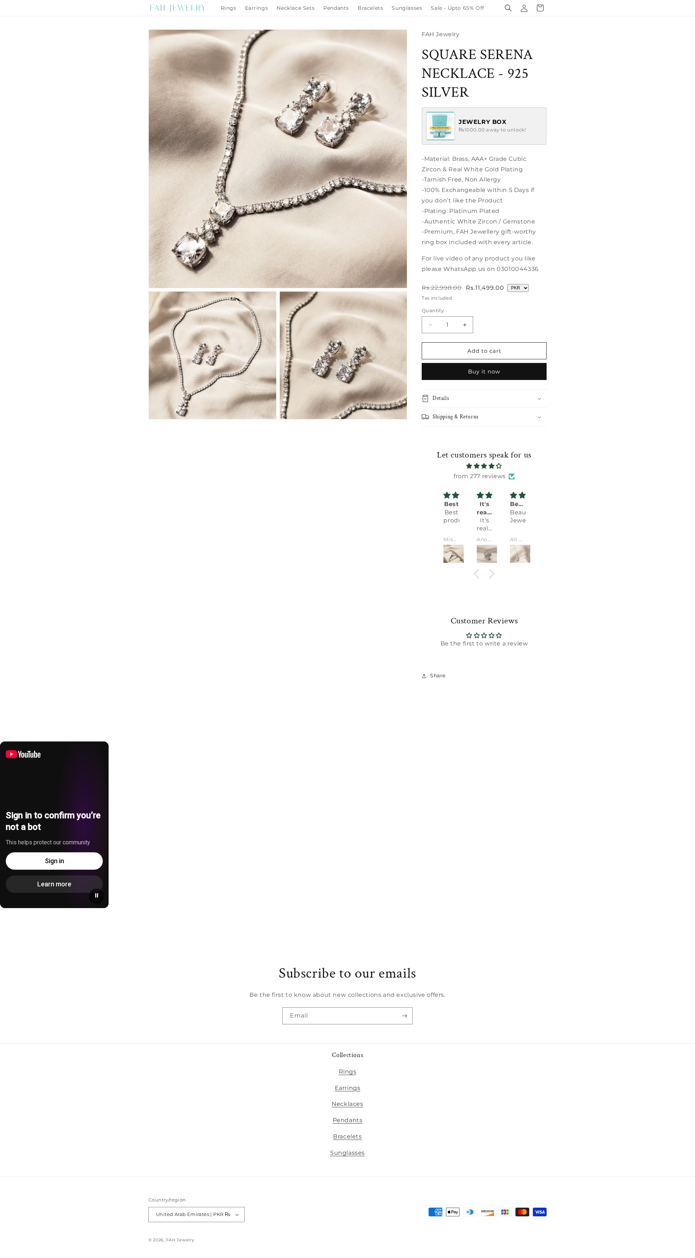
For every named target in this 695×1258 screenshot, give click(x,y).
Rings (348, 1071)
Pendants (348, 1120)
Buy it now (484, 371)
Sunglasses (347, 1152)
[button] (508, 8)
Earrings (348, 1087)
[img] (484, 466)
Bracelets (347, 1136)
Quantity (433, 310)
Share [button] (438, 675)
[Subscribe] (404, 1015)
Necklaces (347, 1103)
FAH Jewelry (180, 1239)
